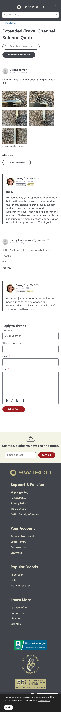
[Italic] (12, 400)
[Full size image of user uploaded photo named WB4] (41, 118)
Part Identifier (19, 607)
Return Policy (18, 498)
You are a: (7, 330)
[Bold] (6, 400)
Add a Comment (17, 163)
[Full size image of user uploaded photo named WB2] (41, 99)
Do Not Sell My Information (26, 514)
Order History (18, 542)
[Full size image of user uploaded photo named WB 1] (14, 99)
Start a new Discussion (19, 55)
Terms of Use (18, 509)
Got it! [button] (8, 707)
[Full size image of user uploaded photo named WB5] (14, 136)
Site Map (16, 624)
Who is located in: (12, 343)
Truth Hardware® (20, 586)
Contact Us (17, 613)
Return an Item (19, 547)
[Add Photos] (22, 400)
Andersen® (17, 575)
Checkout (16, 553)
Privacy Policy (19, 503)
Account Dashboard (22, 536)
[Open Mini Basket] (56, 7)
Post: (5, 369)
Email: (5, 356)
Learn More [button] (44, 701)
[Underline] (17, 400)
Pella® (14, 580)
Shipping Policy (19, 492)
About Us (16, 618)
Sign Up (46, 455)
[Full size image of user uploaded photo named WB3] (14, 118)
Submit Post (13, 409)
